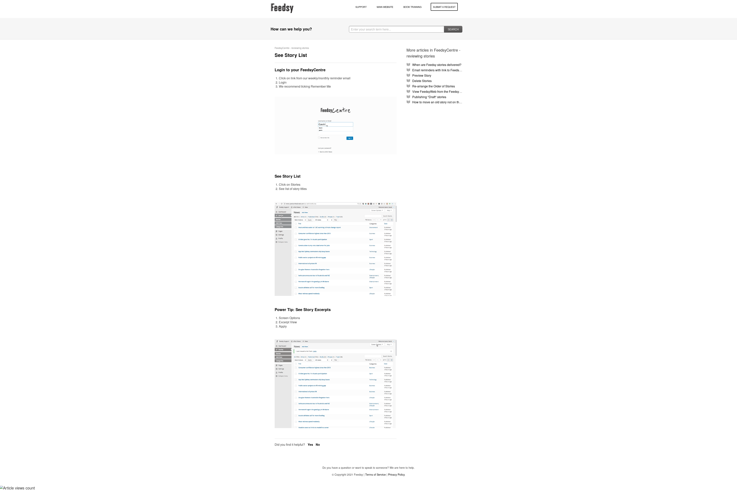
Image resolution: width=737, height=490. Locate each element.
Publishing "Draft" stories (429, 97)
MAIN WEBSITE (385, 6)
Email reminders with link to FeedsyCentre (441, 70)
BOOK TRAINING (412, 6)
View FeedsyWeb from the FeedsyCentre (440, 91)
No (318, 444)
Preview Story (421, 75)
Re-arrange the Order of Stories (433, 86)
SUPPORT (361, 6)
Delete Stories (422, 81)
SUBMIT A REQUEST (444, 6)
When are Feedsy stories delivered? (436, 64)
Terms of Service (375, 474)
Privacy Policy (396, 474)
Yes (311, 444)
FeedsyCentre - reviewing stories (292, 47)
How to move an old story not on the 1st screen (444, 102)
